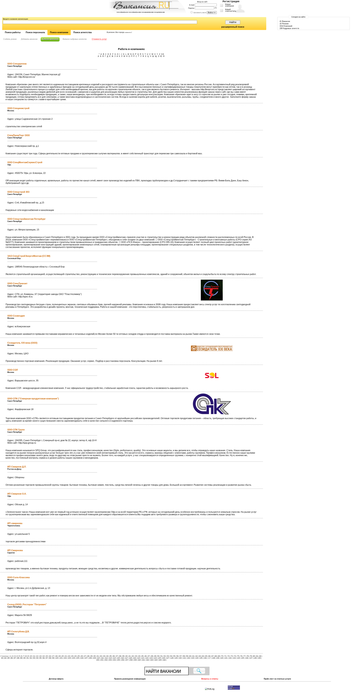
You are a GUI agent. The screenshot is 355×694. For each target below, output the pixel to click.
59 (187, 656)
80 (254, 656)
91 (27, 658)
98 (50, 658)
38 (120, 656)
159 (135, 660)
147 (251, 658)
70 (222, 656)
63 (199, 656)
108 (90, 658)
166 (164, 660)
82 (260, 656)
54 (171, 656)
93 (34, 658)
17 (53, 656)
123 (151, 658)
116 (122, 658)
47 (148, 656)
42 (132, 656)
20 (62, 656)
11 (34, 656)
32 (101, 656)
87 (15, 658)
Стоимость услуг (99, 39)
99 (53, 658)
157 (127, 660)
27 (85, 656)
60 (190, 656)
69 (219, 656)
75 (238, 656)
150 (98, 660)
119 (134, 658)
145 (242, 658)
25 (78, 656)
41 (129, 656)
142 (230, 658)
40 (126, 656)
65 (206, 656)
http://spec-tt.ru (25, 296)
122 (147, 658)
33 (104, 656)
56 (177, 656)
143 (234, 658)
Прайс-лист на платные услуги (277, 679)
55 (174, 656)
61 (193, 656)
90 (24, 658)
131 (184, 658)
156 (123, 660)
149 (259, 658)
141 (226, 658)
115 (118, 658)
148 (255, 658)
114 (114, 658)
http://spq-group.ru (27, 443)
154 (114, 660)
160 (139, 660)
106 (82, 658)
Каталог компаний (50, 39)
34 (107, 656)
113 (110, 658)
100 (57, 658)
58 (183, 656)
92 (31, 658)
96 (43, 658)
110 (98, 658)
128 (172, 658)
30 (94, 656)
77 (244, 656)
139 (218, 658)
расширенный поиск (232, 27)
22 (69, 656)
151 (102, 660)
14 (43, 656)
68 (215, 656)
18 (56, 656)
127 (168, 658)
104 (73, 658)
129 (176, 658)
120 (138, 658)
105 (78, 658)
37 (117, 656)
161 (143, 660)
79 (250, 656)
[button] (12, 32)
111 (102, 658)
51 (161, 656)
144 (238, 658)
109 (94, 658)
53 (168, 656)
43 (136, 656)
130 (180, 658)
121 (143, 658)
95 (40, 658)
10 (31, 656)
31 (97, 656)
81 (257, 656)
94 (37, 658)
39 (123, 656)
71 (225, 656)
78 (247, 656)
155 (118, 660)
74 (235, 656)
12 (37, 656)
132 (188, 658)
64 (203, 656)
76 (241, 656)
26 (81, 656)
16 (50, 656)
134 (197, 658)
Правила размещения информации (130, 679)
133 (193, 658)
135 (201, 658)
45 (142, 656)
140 (222, 658)
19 (59, 656)
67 (212, 656)
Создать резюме (10, 39)
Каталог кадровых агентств (75, 39)
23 (72, 656)
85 (8, 658)
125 (159, 658)
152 (106, 660)
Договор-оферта (56, 679)
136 (205, 658)
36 (113, 656)
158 (131, 660)
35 (110, 656)
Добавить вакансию (29, 39)
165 (160, 660)
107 (86, 658)
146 (247, 658)
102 (65, 658)
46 (145, 656)
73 (231, 656)
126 (163, 658)
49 (155, 656)
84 (5, 658)
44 (139, 656)
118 (130, 658)
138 (213, 658)
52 (164, 656)
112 (106, 658)
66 (209, 656)
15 (46, 656)
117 (126, 658)
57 (180, 656)
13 (40, 656)
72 (228, 656)
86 (11, 658)
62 (196, 656)
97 (46, 658)
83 (2, 658)
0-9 (162, 54)
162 (147, 660)
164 (156, 660)
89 (21, 658)
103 (69, 658)
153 (110, 660)
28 (88, 656)
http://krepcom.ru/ (26, 77)
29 (91, 656)
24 (75, 656)
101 (61, 658)
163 (152, 660)
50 (158, 656)
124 (155, 658)
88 (18, 658)
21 (65, 656)
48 (152, 656)
